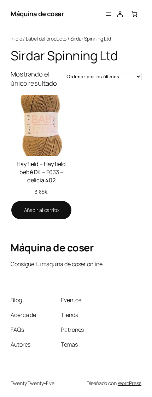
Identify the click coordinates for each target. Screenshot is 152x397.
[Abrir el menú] (108, 14)
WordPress (129, 383)
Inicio (16, 38)
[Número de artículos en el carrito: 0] (134, 14)
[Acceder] (120, 14)
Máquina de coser (37, 13)
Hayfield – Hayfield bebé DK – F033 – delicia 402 (41, 172)
